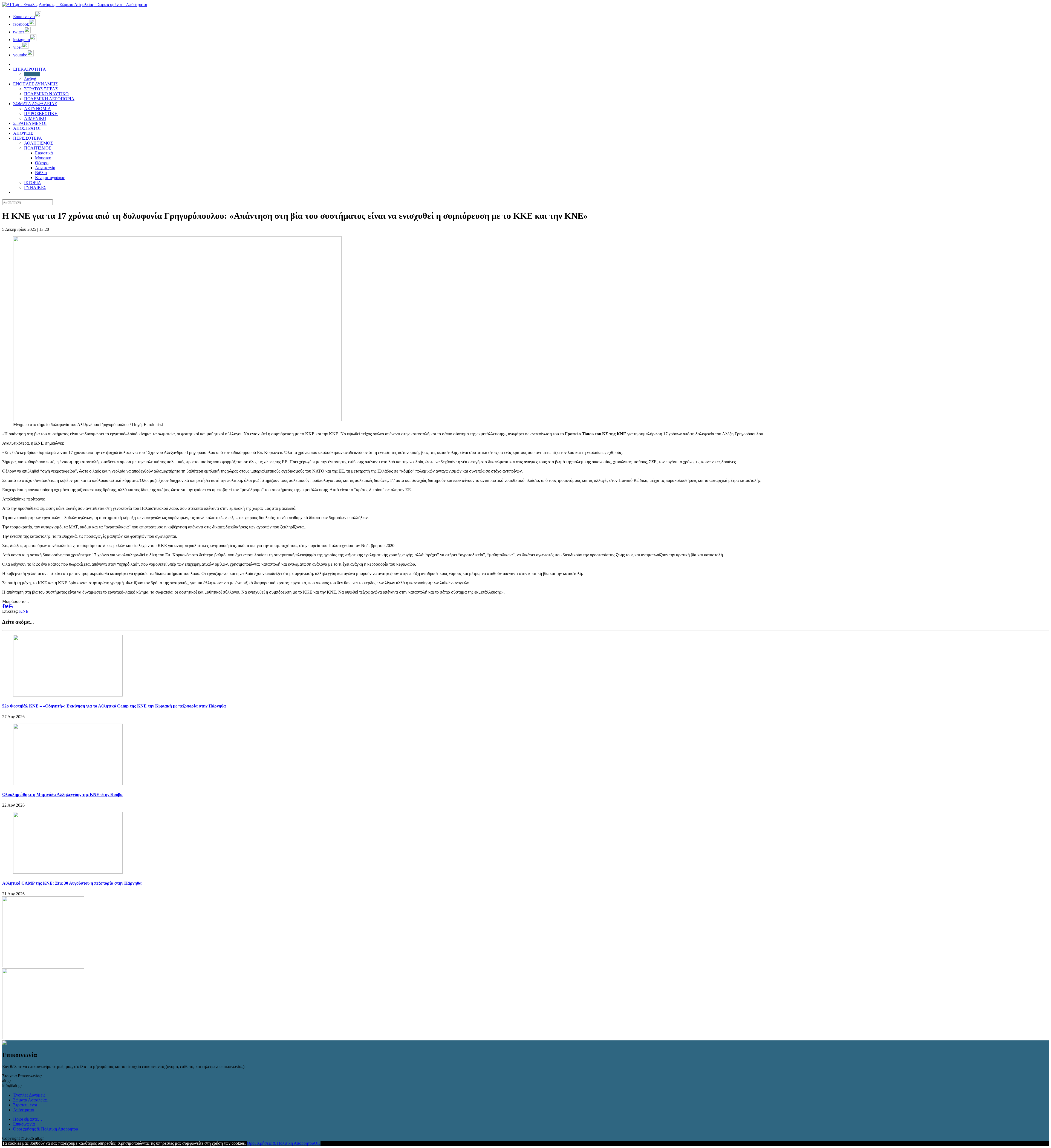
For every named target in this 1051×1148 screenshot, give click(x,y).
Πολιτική (32, 74)
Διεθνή (30, 79)
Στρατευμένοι (25, 1105)
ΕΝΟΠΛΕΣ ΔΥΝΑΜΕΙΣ (35, 84)
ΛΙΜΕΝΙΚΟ (35, 118)
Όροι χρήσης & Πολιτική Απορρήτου (45, 1129)
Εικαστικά (44, 153)
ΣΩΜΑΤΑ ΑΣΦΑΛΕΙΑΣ (35, 103)
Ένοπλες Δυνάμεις (29, 1095)
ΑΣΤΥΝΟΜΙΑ (37, 108)
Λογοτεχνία (45, 167)
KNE (23, 611)
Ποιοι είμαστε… (27, 1119)
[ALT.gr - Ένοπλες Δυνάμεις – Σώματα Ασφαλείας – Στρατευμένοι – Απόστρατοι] (74, 4)
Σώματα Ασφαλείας (30, 1100)
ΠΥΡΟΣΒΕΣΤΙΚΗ (41, 113)
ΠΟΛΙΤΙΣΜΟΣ (37, 148)
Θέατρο (41, 162)
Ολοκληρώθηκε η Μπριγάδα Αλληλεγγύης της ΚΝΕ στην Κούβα (62, 794)
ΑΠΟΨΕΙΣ (23, 133)
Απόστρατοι (23, 1109)
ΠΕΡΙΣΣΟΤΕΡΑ (27, 138)
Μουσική (43, 158)
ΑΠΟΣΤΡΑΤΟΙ (27, 128)
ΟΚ (317, 1143)
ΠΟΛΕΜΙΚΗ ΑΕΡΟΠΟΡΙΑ (49, 98)
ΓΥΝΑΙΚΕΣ (35, 187)
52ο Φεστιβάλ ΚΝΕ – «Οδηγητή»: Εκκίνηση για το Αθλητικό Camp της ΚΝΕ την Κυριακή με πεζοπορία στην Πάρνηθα (114, 706)
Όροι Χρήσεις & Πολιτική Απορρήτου (280, 1143)
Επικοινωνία (24, 1124)
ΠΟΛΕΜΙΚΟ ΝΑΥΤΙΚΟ (46, 93)
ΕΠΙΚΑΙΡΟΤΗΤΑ (29, 69)
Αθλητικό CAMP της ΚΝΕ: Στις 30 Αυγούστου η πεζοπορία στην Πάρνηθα (72, 883)
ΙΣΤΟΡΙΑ (32, 182)
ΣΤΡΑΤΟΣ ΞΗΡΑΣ (41, 89)
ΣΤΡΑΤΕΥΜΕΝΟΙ (30, 123)
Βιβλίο (41, 172)
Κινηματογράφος (50, 177)
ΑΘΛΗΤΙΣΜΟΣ (38, 143)
